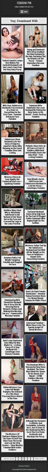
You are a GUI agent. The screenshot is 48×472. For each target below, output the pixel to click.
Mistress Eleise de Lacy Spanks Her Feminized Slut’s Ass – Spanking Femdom (12, 180)
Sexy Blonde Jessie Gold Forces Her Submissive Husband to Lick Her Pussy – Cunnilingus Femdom (35, 183)
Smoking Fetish (35, 200)
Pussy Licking (36, 166)
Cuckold (6, 30)
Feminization (8, 162)
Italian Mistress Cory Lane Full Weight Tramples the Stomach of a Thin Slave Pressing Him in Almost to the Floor (12, 393)
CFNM (27, 126)
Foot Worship (32, 77)
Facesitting (12, 196)
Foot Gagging (35, 75)
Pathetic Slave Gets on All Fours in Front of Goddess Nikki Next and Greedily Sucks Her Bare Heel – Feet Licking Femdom (35, 151)
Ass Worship (6, 274)
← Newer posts (8, 459)
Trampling (12, 233)
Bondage (7, 193)
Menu (25, 11)
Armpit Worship (35, 310)
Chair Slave (12, 79)
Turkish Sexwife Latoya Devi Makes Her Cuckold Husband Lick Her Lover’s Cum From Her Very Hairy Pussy (12, 65)
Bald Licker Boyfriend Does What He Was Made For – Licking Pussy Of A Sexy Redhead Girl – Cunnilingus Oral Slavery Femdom (12, 347)
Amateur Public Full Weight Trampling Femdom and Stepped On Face (12, 261)
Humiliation (31, 268)
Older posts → (40, 459)
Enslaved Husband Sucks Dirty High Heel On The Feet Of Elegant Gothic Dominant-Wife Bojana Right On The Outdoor (36, 217)
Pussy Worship (16, 30)
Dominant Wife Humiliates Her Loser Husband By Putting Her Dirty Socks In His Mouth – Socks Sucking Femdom (35, 111)
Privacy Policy (24, 466)
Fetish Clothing (12, 276)
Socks (41, 77)
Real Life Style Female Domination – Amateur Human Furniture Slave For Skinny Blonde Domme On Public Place (35, 296)
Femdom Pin (24, 2)
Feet (32, 126)
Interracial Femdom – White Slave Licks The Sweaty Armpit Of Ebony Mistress (35, 326)
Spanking (18, 162)
